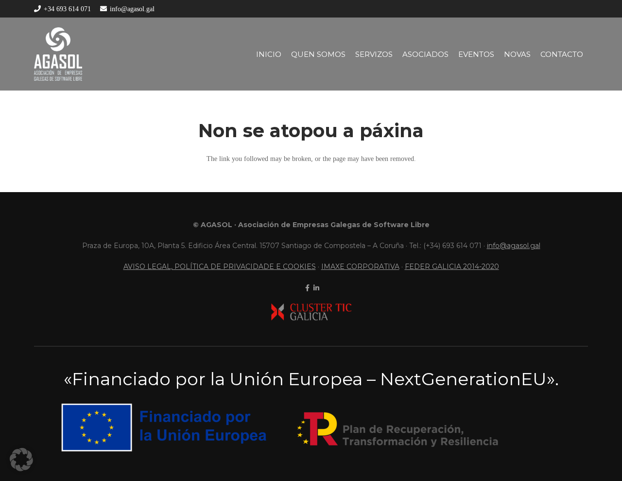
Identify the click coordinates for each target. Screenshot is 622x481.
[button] (21, 459)
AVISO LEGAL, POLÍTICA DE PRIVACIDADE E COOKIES (219, 266)
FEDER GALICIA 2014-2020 (452, 266)
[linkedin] (315, 288)
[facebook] (306, 288)
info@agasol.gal (513, 245)
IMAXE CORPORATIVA (360, 266)
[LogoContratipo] (58, 54)
